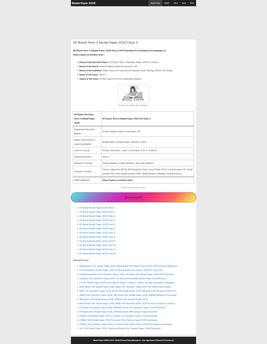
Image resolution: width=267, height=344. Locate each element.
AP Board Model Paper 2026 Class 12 (97, 253)
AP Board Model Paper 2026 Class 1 (97, 207)
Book (184, 3)
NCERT (167, 3)
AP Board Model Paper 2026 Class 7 (97, 232)
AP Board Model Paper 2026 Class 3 (97, 216)
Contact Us (169, 340)
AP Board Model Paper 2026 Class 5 (97, 224)
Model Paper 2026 (84, 3)
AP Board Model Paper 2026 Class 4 (97, 220)
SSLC (176, 3)
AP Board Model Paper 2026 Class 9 (97, 241)
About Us (160, 340)
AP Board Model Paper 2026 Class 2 (97, 212)
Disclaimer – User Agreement (143, 340)
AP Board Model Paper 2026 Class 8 (97, 237)
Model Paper (155, 3)
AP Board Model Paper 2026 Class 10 (97, 245)
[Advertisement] (133, 22)
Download (133, 197)
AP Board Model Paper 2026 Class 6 (97, 228)
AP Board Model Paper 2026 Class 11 (97, 249)
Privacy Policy (126, 340)
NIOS (192, 3)
